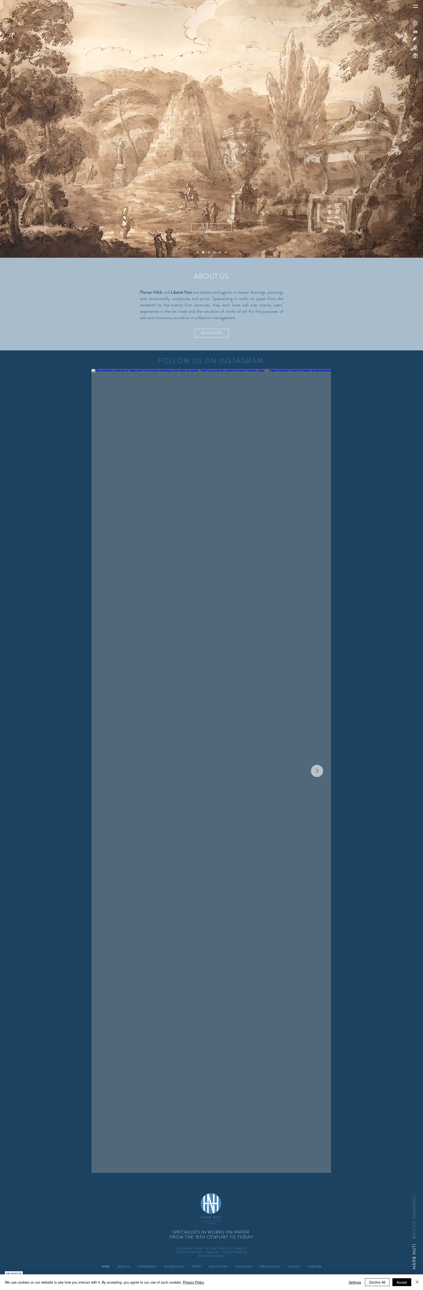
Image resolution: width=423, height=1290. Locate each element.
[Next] (406, 129)
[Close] (417, 1282)
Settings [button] (355, 1282)
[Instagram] (415, 23)
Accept (402, 1282)
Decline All (377, 1282)
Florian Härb (151, 292)
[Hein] (198, 252)
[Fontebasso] (209, 252)
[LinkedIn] (415, 31)
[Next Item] (317, 771)
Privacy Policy (193, 1282)
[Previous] (16, 129)
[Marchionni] (203, 252)
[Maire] (214, 252)
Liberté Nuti (181, 292)
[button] (415, 39)
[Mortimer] (220, 252)
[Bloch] (226, 252)
